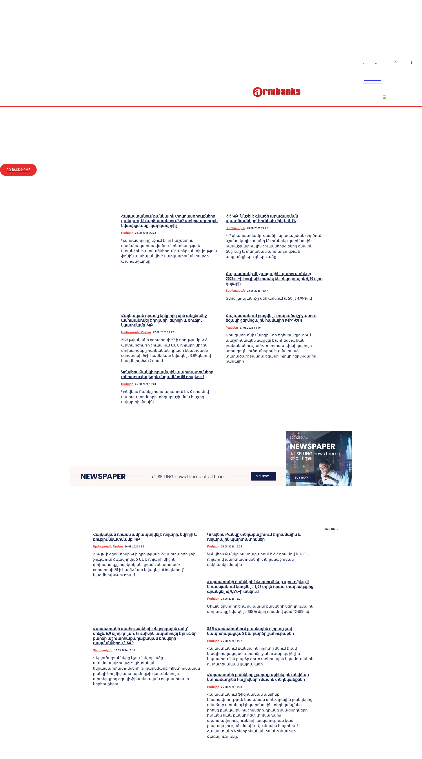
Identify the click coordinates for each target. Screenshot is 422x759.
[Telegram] (408, 79)
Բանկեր (127, 232)
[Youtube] (414, 79)
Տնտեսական (235, 228)
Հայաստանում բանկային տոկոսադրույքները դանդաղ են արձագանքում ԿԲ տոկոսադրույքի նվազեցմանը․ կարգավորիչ (169, 221)
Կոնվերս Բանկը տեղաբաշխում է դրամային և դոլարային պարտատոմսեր (254, 537)
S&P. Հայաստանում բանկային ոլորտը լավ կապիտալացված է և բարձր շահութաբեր (250, 631)
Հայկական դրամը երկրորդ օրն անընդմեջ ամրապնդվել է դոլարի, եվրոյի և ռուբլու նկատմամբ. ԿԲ (164, 320)
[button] (387, 79)
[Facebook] (403, 79)
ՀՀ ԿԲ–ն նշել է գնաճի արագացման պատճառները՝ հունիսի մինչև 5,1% (262, 218)
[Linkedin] (419, 79)
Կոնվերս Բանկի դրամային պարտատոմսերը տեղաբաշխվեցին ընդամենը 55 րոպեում (167, 374)
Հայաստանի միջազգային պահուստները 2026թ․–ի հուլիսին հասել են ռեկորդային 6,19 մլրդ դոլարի (274, 278)
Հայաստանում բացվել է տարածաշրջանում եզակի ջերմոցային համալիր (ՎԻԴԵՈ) (271, 318)
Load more (331, 529)
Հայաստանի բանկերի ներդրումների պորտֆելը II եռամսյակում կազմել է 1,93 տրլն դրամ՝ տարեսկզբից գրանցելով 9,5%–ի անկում (260, 586)
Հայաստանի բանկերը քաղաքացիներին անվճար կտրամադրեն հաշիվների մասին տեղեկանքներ (258, 677)
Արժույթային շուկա (136, 332)
